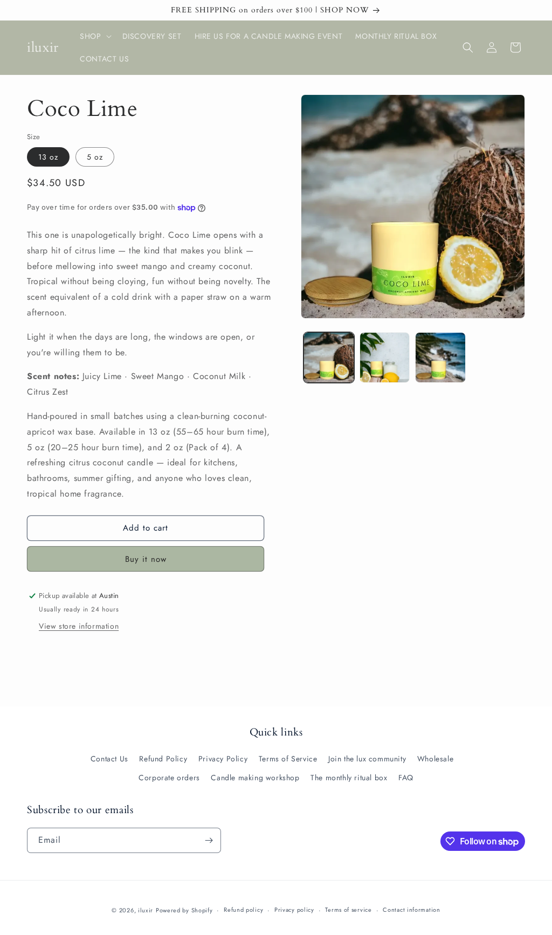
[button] (94, 36)
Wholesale (435, 758)
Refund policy (243, 909)
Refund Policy (163, 758)
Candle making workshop (255, 777)
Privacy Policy (222, 758)
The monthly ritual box (348, 777)
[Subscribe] (208, 840)
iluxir (145, 910)
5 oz (95, 157)
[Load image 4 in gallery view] (440, 357)
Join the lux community (367, 758)
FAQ (405, 777)
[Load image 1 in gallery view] (328, 357)
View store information (79, 626)
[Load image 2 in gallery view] (385, 357)
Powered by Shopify (184, 910)
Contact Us (109, 758)
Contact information (411, 909)
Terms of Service (288, 758)
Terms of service (348, 909)
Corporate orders (169, 777)
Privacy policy (294, 909)
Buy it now (146, 559)
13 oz (48, 157)
